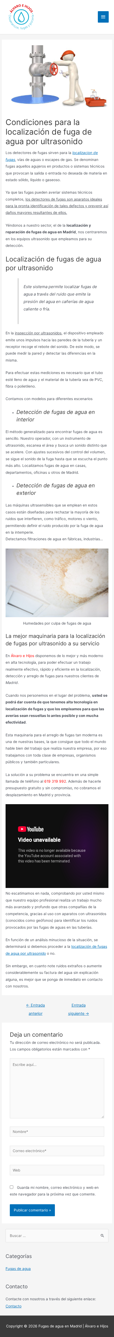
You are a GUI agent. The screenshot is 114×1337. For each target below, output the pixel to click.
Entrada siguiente (78, 1006)
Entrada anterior (35, 1006)
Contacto (13, 1306)
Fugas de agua (18, 1269)
